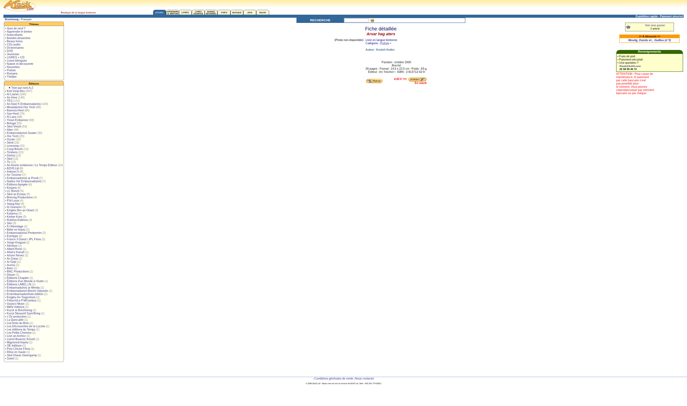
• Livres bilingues (16, 60)
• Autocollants (14, 34)
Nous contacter (364, 378)
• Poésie (10, 70)
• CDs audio (12, 44)
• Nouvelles (12, 67)
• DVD (9, 50)
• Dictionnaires (14, 47)
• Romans (11, 73)
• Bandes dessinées (17, 38)
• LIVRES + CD (15, 57)
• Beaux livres (14, 41)
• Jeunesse (12, 54)
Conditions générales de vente (333, 378)
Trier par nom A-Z (22, 87)
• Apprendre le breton (18, 31)
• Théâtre (11, 76)
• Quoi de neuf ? (15, 28)
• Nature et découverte (19, 63)
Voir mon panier (655, 25)
